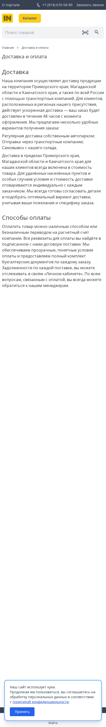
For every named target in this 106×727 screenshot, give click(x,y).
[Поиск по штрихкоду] (85, 32)
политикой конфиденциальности (41, 701)
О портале (11, 4)
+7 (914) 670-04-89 (57, 4)
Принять (22, 711)
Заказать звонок (90, 4)
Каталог (30, 18)
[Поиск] (97, 32)
